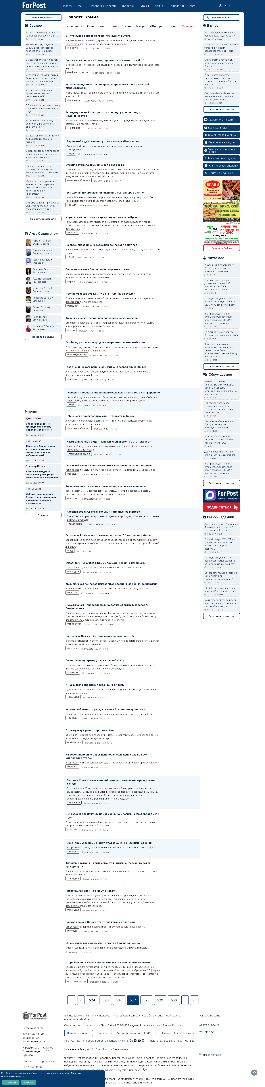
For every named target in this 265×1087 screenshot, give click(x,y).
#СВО (81, 6)
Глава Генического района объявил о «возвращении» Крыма (105, 366)
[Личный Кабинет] (221, 6)
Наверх (255, 1072)
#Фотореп (157, 26)
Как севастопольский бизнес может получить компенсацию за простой (220, 576)
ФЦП (71, 256)
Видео (173, 26)
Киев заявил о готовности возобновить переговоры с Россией (219, 62)
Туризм (144, 6)
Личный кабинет (222, 17)
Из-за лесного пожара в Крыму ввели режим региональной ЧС (39, 93)
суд (72, 153)
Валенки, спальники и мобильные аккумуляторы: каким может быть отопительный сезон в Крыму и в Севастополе (220, 350)
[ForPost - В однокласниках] (143, 1040)
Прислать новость (43, 17)
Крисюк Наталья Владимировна (42, 242)
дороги (73, 232)
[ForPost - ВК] (135, 1040)
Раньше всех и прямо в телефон (221, 150)
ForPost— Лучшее (183, 1040)
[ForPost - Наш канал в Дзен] (145, 1040)
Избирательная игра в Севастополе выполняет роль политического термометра (41, 498)
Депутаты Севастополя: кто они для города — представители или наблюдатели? (41, 451)
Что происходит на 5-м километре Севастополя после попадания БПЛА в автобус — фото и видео (218, 318)
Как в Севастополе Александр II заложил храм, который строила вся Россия (221, 527)
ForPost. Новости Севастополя (110, 1049)
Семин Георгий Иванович (41, 309)
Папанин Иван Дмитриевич (40, 318)
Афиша (159, 6)
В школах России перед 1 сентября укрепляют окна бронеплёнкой (40, 123)
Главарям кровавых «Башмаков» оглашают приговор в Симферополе (113, 392)
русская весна (77, 981)
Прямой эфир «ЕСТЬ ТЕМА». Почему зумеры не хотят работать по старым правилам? (219, 544)
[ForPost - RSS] (131, 1040)
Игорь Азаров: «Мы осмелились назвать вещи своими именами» (108, 962)
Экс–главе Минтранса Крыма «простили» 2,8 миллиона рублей (108, 535)
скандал (74, 571)
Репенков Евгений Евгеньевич (43, 299)
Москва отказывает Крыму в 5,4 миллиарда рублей (100, 293)
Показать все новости (43, 218)
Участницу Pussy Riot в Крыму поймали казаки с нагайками (105, 562)
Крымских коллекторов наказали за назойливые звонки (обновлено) (112, 583)
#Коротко (127, 6)
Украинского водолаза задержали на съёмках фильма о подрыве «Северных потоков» (221, 79)
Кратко (165, 1033)
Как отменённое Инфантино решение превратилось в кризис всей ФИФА (220, 96)
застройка (76, 523)
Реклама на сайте (33, 1028)
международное (80, 453)
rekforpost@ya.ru (209, 1031)
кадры (74, 851)
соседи (73, 378)
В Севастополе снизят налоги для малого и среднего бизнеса (42, 138)
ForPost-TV (150, 1033)
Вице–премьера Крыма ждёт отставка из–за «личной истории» (110, 842)
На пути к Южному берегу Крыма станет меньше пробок (221, 333)
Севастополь (96, 26)
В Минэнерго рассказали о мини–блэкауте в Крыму (99, 416)
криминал (75, 100)
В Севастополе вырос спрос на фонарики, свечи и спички (42, 34)
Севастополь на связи (221, 119)
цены (72, 330)
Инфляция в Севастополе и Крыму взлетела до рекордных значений (219, 268)
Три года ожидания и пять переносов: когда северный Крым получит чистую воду (220, 301)
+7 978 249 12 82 (32, 1067)
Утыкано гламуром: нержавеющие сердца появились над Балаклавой (43, 474)
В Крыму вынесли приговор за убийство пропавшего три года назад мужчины (43, 205)
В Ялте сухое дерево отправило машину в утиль (98, 35)
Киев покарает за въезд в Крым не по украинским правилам (105, 486)
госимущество (77, 354)
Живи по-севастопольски (223, 165)
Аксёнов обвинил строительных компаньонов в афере (103, 511)
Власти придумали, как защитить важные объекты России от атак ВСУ (219, 439)
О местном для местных (222, 135)
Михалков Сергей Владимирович (42, 290)
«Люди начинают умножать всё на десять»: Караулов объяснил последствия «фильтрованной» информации (41, 187)
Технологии (176, 6)
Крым (113, 26)
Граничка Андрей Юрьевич (42, 261)
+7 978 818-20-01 (209, 1025)
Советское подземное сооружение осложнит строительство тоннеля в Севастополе (218, 407)
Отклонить (10, 1082)
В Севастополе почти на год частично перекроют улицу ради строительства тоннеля (42, 62)
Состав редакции (184, 1033)
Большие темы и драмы (222, 158)
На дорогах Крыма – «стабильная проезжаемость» (99, 636)
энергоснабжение (79, 180)
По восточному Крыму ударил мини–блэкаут (95, 660)
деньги (73, 592)
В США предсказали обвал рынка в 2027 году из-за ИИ (219, 34)
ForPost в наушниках (221, 173)
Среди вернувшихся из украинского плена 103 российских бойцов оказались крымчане (217, 284)
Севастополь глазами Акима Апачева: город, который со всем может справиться (42, 78)
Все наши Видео (218, 127)
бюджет (74, 305)
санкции (75, 802)
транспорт (75, 623)
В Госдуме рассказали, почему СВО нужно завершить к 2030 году (43, 108)
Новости (67, 6)
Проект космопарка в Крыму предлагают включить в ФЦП (104, 60)
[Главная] (34, 4)
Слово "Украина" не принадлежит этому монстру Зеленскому (39, 426)
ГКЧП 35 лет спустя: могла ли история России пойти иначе (220, 589)
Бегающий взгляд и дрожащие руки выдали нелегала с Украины (108, 465)
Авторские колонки (128, 1033)
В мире (141, 26)
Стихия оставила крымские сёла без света (94, 164)
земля (72, 204)
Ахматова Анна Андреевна (41, 271)
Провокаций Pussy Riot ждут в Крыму (90, 890)
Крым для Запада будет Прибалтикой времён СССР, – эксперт (109, 441)
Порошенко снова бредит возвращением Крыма (97, 269)
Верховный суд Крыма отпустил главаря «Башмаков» (103, 141)
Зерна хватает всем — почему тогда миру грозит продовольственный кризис (221, 47)
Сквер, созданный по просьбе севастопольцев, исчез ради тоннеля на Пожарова (43, 154)
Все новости (74, 26)
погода (73, 930)
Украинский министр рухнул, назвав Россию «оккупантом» (105, 709)
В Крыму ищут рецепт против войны (89, 730)
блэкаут (73, 672)
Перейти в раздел (43, 336)
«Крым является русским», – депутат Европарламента (102, 943)
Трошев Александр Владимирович (43, 252)
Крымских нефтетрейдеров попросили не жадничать (101, 318)
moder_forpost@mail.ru (43, 1061)
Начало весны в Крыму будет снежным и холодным (100, 922)
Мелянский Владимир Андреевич (45, 328)
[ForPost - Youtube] (139, 1040)
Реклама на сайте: (210, 1015)
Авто (192, 6)
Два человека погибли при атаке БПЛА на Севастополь (220, 453)
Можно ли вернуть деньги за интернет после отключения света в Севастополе (220, 603)
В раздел (43, 515)
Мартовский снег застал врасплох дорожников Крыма (102, 217)
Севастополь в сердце (221, 142)
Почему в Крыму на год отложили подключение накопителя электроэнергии (42, 169)
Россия (127, 26)
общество (75, 742)
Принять (28, 1082)
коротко (74, 47)
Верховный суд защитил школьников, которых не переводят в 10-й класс (39, 47)
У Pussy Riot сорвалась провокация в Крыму (95, 684)
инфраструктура (78, 72)
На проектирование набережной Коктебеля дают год (101, 244)
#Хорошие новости (103, 6)
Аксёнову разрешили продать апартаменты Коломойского (105, 342)
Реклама (188, 26)
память (73, 829)
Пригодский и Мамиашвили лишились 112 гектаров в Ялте (104, 192)
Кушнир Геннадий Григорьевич (42, 280)
